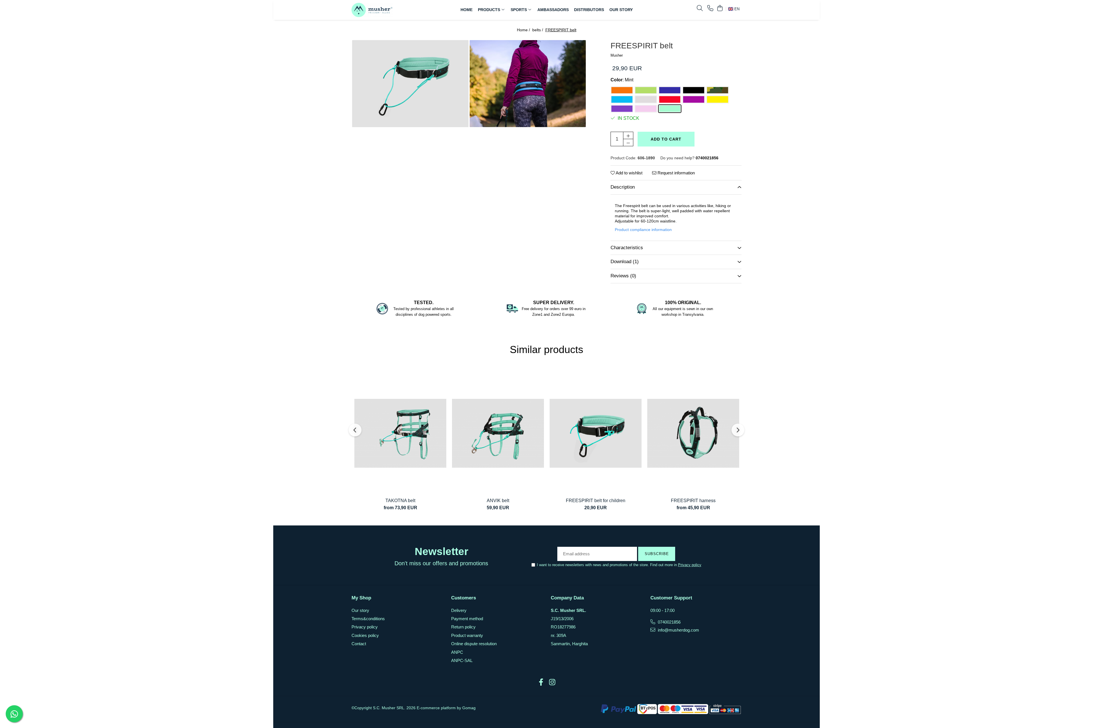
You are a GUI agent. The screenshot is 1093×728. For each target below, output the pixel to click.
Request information (675, 172)
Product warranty (467, 635)
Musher (617, 55)
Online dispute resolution (474, 643)
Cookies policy (365, 635)
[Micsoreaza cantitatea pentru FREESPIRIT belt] (628, 142)
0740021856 (669, 622)
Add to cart (666, 139)
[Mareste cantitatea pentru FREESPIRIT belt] (628, 135)
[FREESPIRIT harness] (693, 433)
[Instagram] (552, 682)
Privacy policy (689, 565)
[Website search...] (700, 8)
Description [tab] (623, 187)
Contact (359, 643)
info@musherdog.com (678, 630)
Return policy (463, 626)
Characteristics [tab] (627, 247)
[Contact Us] (710, 8)
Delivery (459, 610)
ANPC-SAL (461, 660)
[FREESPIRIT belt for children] (596, 433)
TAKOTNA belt (400, 500)
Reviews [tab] (623, 276)
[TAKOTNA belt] (400, 433)
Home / (524, 30)
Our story (360, 610)
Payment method (467, 618)
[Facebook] (541, 682)
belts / (538, 30)
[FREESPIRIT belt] (410, 83)
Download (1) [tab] (625, 261)
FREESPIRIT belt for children (595, 500)
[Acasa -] (387, 10)
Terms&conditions (368, 618)
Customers (463, 598)
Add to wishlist (628, 172)
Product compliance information (643, 229)
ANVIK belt (498, 500)
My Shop (361, 598)
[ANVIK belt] (498, 433)
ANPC (457, 652)
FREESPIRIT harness (693, 500)
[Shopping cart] (720, 8)
